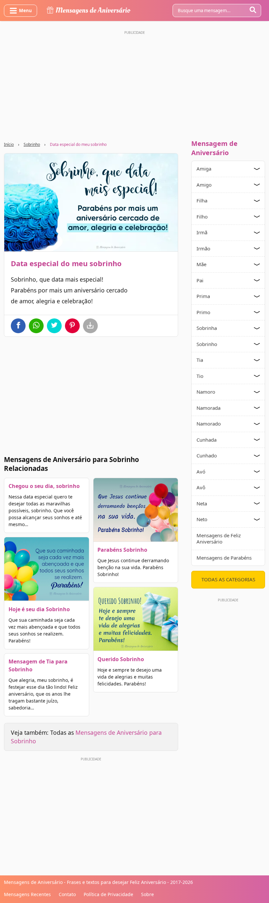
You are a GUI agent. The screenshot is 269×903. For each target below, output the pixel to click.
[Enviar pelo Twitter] (54, 325)
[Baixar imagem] (90, 325)
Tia (200, 360)
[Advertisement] (134, 83)
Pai (200, 280)
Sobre (147, 894)
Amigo (204, 184)
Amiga (204, 168)
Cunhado (207, 455)
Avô (201, 487)
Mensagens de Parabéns (224, 557)
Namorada (208, 408)
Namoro (206, 391)
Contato (67, 894)
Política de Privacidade (108, 894)
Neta (202, 503)
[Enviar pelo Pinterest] (72, 325)
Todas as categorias (228, 579)
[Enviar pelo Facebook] (18, 325)
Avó (201, 471)
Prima (203, 296)
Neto (202, 519)
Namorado (209, 423)
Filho (202, 216)
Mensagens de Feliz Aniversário (219, 538)
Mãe (201, 264)
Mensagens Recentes (27, 894)
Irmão (203, 248)
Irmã (202, 232)
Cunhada (207, 439)
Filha (202, 200)
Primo (203, 312)
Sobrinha (207, 328)
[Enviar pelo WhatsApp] (36, 325)
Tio (200, 376)
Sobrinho (32, 144)
